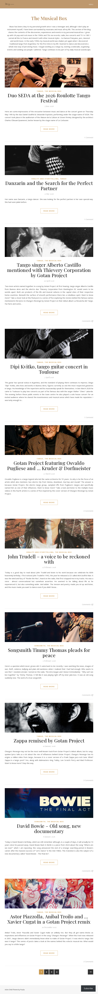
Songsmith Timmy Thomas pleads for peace (49, 652)
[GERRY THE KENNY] (9, 4)
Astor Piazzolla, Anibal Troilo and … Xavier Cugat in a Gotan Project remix (49, 919)
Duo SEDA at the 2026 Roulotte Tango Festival (49, 98)
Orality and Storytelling (45, 179)
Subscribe (88, 988)
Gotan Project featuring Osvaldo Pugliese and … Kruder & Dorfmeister (49, 465)
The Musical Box (53, 91)
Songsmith (40, 646)
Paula (22, 990)
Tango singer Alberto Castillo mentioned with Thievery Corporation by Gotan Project (49, 270)
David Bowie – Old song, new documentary (49, 828)
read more (49, 129)
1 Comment (88, 137)
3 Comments (88, 511)
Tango (40, 91)
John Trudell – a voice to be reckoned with (49, 559)
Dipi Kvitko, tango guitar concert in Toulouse (49, 369)
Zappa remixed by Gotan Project (49, 740)
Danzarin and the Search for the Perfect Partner (49, 185)
